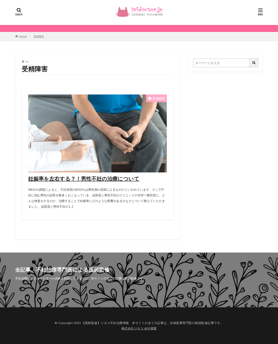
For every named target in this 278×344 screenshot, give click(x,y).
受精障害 (38, 36)
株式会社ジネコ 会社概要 (139, 328)
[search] (254, 62)
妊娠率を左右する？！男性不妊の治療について (83, 178)
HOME (23, 36)
